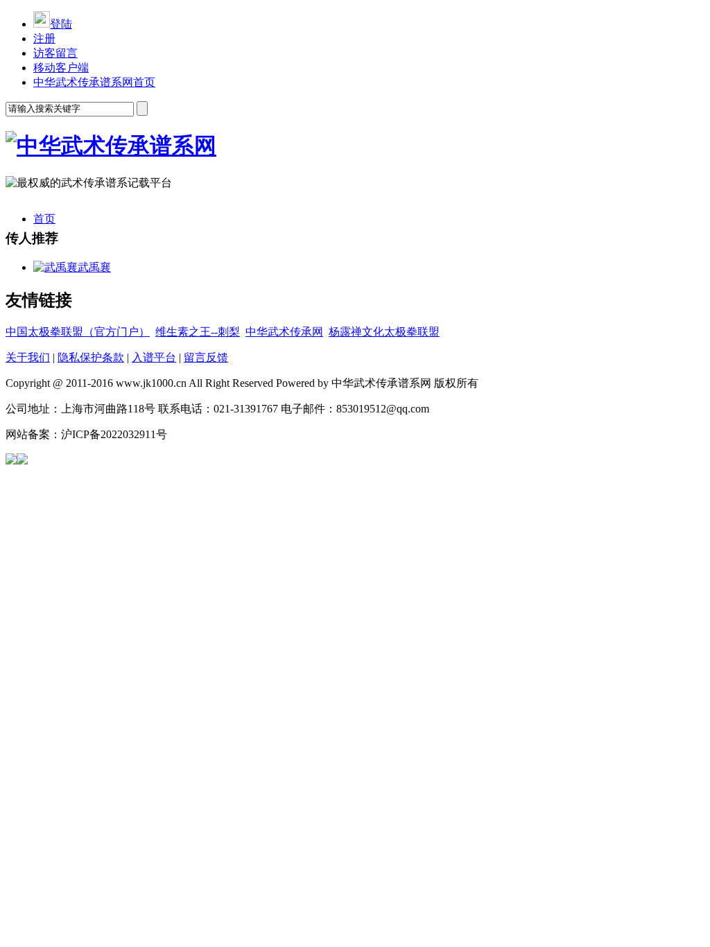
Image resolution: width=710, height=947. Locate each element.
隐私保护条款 (91, 357)
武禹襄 (94, 267)
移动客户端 (61, 67)
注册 (44, 38)
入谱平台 (154, 357)
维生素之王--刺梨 (197, 332)
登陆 (61, 24)
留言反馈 (206, 357)
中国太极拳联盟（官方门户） (78, 332)
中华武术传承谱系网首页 (94, 82)
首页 (44, 219)
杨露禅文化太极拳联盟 (384, 332)
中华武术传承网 (284, 332)
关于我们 (28, 357)
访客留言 (55, 53)
